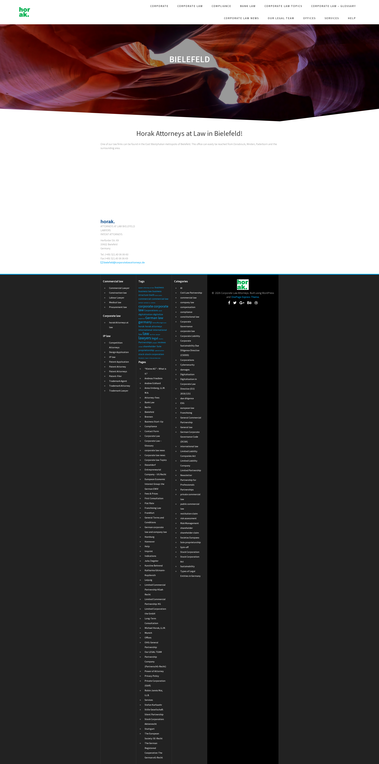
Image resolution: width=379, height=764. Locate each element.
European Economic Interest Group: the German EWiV (155, 484)
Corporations (151, 310)
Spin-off (184, 547)
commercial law (160, 298)
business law (145, 291)
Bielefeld (149, 411)
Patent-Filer (115, 376)
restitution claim (189, 513)
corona (153, 303)
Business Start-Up (154, 421)
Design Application (119, 352)
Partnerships (145, 342)
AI (181, 287)
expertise (141, 318)
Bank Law (248, 6)
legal (155, 338)
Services (332, 18)
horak (141, 326)
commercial (144, 298)
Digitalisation (187, 374)
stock (141, 354)
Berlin (148, 407)
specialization (159, 350)
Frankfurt (149, 512)
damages (185, 369)
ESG (182, 403)
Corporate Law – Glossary (333, 6)
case (156, 295)
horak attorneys (153, 326)
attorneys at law (148, 288)
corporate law (187, 331)
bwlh (151, 295)
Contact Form (152, 431)
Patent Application (119, 361)
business (159, 287)
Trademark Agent (118, 380)
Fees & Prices (151, 493)
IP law (112, 356)
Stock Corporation (189, 551)
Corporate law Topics (283, 6)
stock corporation (154, 354)
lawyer (158, 334)
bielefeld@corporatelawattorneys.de (124, 262)
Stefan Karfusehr (153, 704)
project (154, 343)
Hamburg (149, 536)
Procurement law (118, 307)
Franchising (186, 412)
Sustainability (187, 566)
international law (189, 446)
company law (187, 302)
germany (145, 322)
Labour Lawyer (116, 297)
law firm (152, 334)
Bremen (149, 416)
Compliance (221, 6)
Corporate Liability (190, 335)
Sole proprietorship (190, 542)
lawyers (144, 337)
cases (160, 295)
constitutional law (189, 316)
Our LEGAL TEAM (281, 18)
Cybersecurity (187, 364)
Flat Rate (149, 503)
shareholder (149, 346)
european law (187, 407)
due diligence (187, 398)
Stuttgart (150, 728)
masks (161, 339)
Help (352, 18)
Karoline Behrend (154, 565)
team (147, 358)
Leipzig (148, 579)
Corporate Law (190, 6)
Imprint (149, 551)
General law (186, 427)
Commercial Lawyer (119, 287)
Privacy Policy (152, 675)
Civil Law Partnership (191, 292)
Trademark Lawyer (118, 390)
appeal (140, 288)
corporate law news (155, 450)
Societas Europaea (189, 537)
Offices (309, 18)
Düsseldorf (150, 464)
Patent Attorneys (118, 371)
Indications (150, 555)
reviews (162, 342)
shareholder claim (189, 532)
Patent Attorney (117, 366)
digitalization (145, 314)
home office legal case (159, 323)
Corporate (159, 6)
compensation (187, 307)
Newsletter (186, 475)
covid (160, 311)
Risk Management (189, 523)
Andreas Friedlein (153, 378)
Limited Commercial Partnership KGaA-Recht (155, 589)
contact (140, 303)
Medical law (115, 302)
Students (141, 358)
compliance (186, 311)
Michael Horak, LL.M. (155, 627)
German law (154, 317)
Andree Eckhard (153, 383)
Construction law (118, 292)
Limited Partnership (190, 470)
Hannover (150, 541)
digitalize (158, 314)
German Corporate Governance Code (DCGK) (190, 436)
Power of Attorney (154, 671)
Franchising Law (153, 507)
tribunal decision (154, 358)
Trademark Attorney (119, 385)
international (145, 329)
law (146, 333)
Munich (148, 632)
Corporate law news (241, 18)
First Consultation (154, 498)
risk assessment (188, 518)
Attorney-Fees (152, 397)
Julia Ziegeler (151, 560)
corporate (145, 306)
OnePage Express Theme (245, 297)
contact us (147, 303)
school (140, 347)
